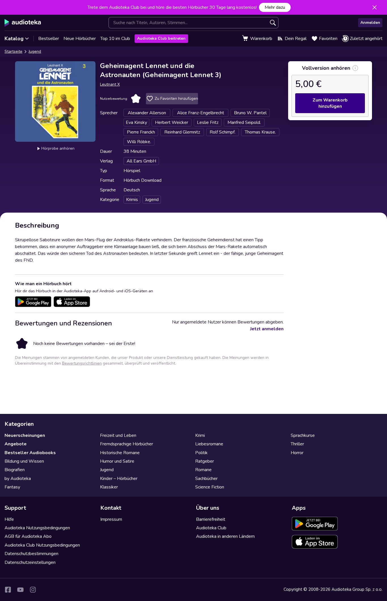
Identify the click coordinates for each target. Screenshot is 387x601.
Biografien (15, 470)
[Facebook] (8, 589)
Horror (297, 453)
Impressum (111, 519)
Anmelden (370, 22)
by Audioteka (18, 478)
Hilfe (9, 519)
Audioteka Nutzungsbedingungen (37, 528)
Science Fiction (209, 487)
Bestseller (48, 38)
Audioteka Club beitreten (161, 38)
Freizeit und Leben (118, 435)
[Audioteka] (23, 22)
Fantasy (12, 487)
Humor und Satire (117, 461)
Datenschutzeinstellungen (30, 562)
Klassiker (109, 487)
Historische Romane (120, 453)
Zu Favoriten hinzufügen (176, 98)
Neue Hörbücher (79, 38)
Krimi (200, 435)
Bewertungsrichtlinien (82, 363)
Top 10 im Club (115, 38)
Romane (203, 470)
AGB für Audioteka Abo (28, 536)
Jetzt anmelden (267, 329)
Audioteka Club (211, 528)
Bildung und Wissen (24, 461)
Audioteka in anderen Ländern (225, 536)
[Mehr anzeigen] (355, 68)
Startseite (13, 51)
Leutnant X (110, 84)
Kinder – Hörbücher (118, 478)
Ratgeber (204, 461)
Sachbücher (206, 478)
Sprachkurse (303, 435)
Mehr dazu (275, 7)
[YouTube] (20, 589)
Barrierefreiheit (210, 519)
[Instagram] (32, 589)
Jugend (35, 51)
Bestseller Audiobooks (30, 453)
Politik (201, 453)
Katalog (14, 38)
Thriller (297, 444)
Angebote (16, 444)
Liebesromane (209, 444)
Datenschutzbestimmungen (31, 554)
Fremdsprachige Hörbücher (126, 444)
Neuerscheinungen (25, 435)
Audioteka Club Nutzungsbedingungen (42, 545)
